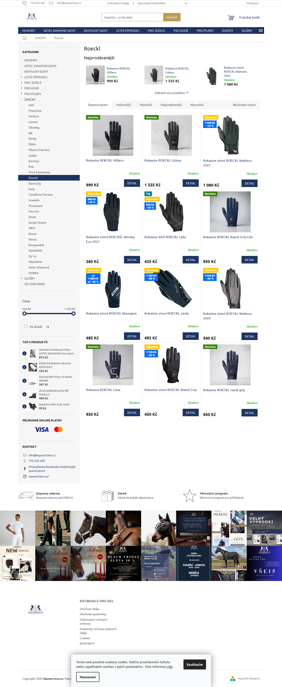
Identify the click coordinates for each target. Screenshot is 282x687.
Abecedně (197, 104)
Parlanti (34, 116)
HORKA (34, 273)
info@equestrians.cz (42, 455)
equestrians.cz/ (39, 476)
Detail (132, 183)
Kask (32, 189)
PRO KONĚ (31, 88)
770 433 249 (37, 461)
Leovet (33, 122)
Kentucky (35, 183)
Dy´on (33, 256)
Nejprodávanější (171, 104)
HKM (32, 228)
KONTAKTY (87, 643)
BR (30, 133)
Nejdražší (146, 104)
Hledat (172, 17)
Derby (33, 138)
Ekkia (32, 144)
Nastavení (88, 677)
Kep (31, 166)
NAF (31, 105)
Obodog (34, 127)
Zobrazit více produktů (170, 93)
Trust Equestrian (39, 172)
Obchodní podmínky (152, 3)
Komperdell (36, 245)
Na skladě (39, 326)
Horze (33, 239)
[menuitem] (28, 30)
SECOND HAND (34, 284)
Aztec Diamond (39, 267)
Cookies (85, 638)
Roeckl (33, 178)
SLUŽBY (29, 278)
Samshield (35, 250)
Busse (32, 233)
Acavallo (34, 200)
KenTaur (34, 161)
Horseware (36, 205)
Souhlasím (195, 664)
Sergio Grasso (37, 222)
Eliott (32, 217)
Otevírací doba (118, 3)
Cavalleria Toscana (41, 194)
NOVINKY (30, 60)
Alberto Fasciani (39, 150)
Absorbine (35, 261)
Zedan (33, 155)
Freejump (35, 110)
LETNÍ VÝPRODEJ (36, 77)
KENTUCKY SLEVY (36, 71)
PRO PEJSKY (32, 94)
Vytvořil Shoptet (249, 678)
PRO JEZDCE (33, 82)
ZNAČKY (29, 99)
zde (170, 666)
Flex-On (34, 211)
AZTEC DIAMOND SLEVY (40, 66)
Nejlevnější (123, 104)
